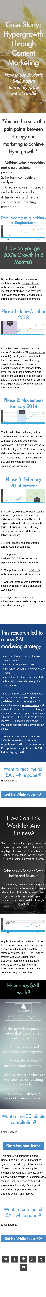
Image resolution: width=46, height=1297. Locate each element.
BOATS (16, 558)
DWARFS (34, 570)
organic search (30, 705)
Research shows (36, 851)
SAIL (8, 515)
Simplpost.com (30, 283)
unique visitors (37, 352)
